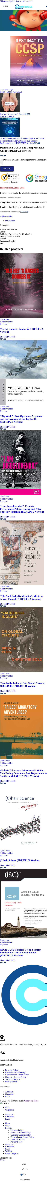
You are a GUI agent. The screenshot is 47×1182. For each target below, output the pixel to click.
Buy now (7, 169)
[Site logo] (23, 11)
